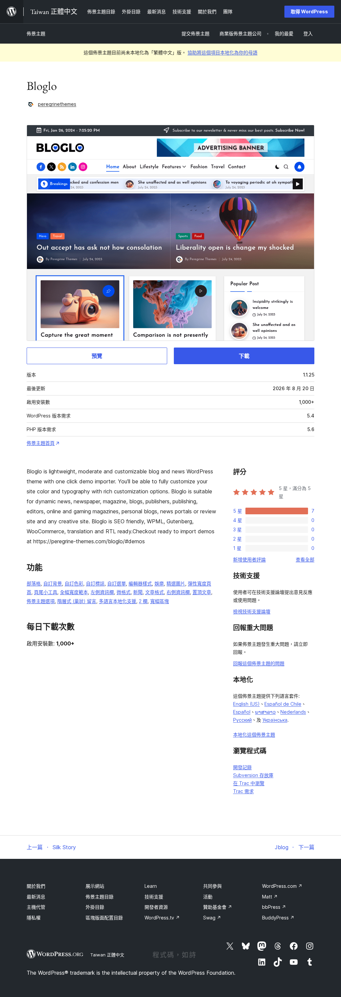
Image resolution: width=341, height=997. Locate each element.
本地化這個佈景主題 (254, 734)
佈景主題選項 (41, 601)
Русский (242, 720)
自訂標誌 (95, 583)
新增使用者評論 (249, 559)
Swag (212, 917)
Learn (151, 886)
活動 (207, 896)
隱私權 (34, 917)
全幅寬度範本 (74, 592)
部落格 (34, 583)
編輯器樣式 (140, 583)
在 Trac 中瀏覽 (248, 783)
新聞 (138, 592)
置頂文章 (201, 592)
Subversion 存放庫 (253, 775)
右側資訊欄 (178, 592)
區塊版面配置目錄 (104, 917)
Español (241, 712)
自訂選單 (116, 583)
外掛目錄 (95, 907)
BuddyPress (278, 917)
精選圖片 (176, 583)
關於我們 (36, 886)
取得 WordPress (309, 11)
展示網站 (95, 886)
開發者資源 (156, 907)
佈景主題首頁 (41, 443)
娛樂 (159, 583)
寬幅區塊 (159, 601)
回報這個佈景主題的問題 (258, 663)
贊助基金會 (217, 907)
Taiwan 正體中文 (107, 954)
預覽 (97, 356)
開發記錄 (242, 767)
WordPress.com (282, 886)
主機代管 (36, 907)
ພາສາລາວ (265, 712)
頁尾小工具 (45, 592)
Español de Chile (282, 704)
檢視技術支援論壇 (251, 611)
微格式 (124, 592)
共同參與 (212, 886)
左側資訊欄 (102, 592)
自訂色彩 (74, 583)
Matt (270, 896)
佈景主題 (36, 33)
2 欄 (143, 601)
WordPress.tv (162, 917)
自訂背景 (52, 583)
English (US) (246, 704)
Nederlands (293, 712)
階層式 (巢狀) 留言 (76, 601)
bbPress (274, 907)
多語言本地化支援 (117, 601)
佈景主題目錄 (100, 896)
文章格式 (154, 592)
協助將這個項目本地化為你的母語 (222, 52)
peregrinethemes (57, 104)
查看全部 (305, 559)
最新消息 (36, 896)
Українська (274, 720)
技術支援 (154, 896)
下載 (244, 356)
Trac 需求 (243, 791)
